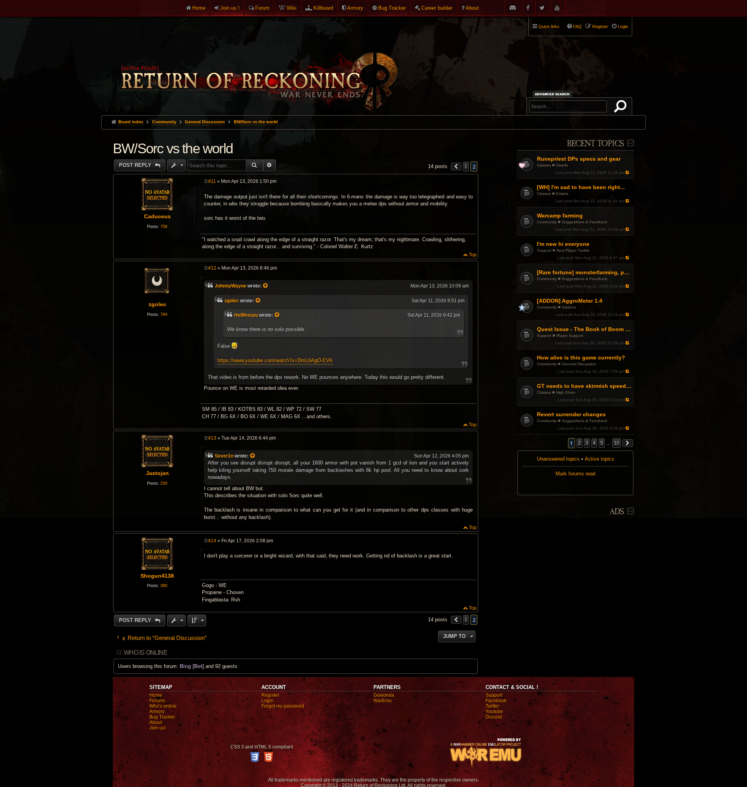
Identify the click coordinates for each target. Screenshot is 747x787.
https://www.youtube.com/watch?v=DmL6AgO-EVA (275, 360)
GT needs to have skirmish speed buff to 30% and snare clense (584, 386)
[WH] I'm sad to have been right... (581, 187)
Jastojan (157, 473)
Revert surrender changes (571, 414)
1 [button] (466, 166)
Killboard (323, 8)
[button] (627, 443)
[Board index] (257, 62)
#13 (212, 438)
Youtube (494, 711)
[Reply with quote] (471, 182)
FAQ (577, 26)
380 (163, 585)
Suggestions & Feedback (584, 222)
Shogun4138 (157, 576)
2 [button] (579, 443)
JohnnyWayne (230, 286)
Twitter (492, 706)
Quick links (548, 26)
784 (163, 314)
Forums (157, 700)
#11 (212, 181)
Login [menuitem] (623, 26)
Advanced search (553, 94)
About (472, 8)
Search (622, 108)
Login (267, 700)
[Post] (206, 181)
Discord (494, 717)
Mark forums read (575, 474)
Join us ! (230, 8)
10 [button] (616, 443)
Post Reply (136, 165)
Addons (569, 307)
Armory (355, 8)
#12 (212, 268)
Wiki (291, 8)
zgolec (157, 304)
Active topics (599, 459)
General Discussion (579, 364)
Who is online (145, 652)
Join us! (157, 728)
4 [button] (594, 443)
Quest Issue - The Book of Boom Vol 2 (584, 329)
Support (544, 250)
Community (547, 222)
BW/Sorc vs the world (256, 121)
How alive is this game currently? (581, 357)
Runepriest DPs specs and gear (579, 159)
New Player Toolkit (572, 250)
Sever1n (224, 456)
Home (198, 8)
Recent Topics (595, 143)
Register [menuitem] (600, 26)
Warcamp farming (560, 215)
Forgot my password (282, 706)
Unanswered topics (558, 459)
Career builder (436, 8)
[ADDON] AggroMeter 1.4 (569, 301)
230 (163, 483)
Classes (544, 165)
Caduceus (157, 216)
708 (163, 226)
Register (270, 695)
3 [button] (587, 443)
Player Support (569, 335)
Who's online (163, 706)
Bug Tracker (392, 8)
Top (473, 255)
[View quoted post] (266, 285)
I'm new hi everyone (563, 244)
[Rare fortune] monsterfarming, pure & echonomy (584, 272)
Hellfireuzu (246, 315)
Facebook (496, 700)
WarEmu (383, 700)
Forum (262, 8)
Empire (562, 193)
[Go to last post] (628, 172)
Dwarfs (562, 165)
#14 (212, 540)
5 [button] (601, 443)
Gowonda (384, 695)
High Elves (565, 392)
